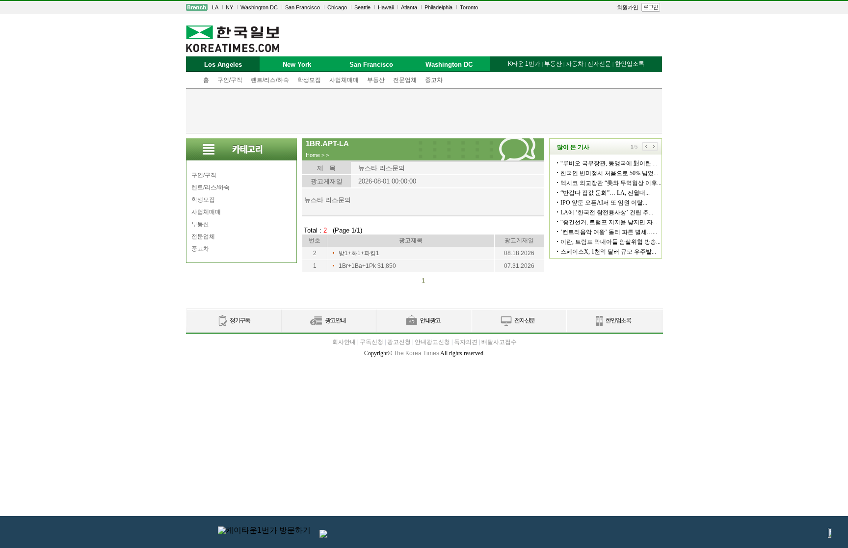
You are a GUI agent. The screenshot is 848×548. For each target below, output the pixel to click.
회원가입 (627, 7)
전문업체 (405, 80)
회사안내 (344, 342)
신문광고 (328, 321)
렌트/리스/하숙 (270, 80)
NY (229, 7)
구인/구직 (229, 80)
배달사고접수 (499, 342)
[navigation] (424, 7)
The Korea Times (416, 353)
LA (215, 7)
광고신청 (399, 342)
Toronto (469, 7)
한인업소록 (629, 63)
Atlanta (409, 7)
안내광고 (423, 321)
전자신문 (599, 63)
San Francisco (302, 7)
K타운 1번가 (524, 63)
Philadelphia (438, 7)
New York (297, 64)
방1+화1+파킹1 (359, 253)
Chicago (337, 7)
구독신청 (371, 342)
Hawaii (386, 7)
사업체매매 (344, 80)
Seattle (362, 7)
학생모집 (309, 80)
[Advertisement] (424, 111)
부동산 (376, 80)
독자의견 (465, 342)
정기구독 (233, 321)
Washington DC (259, 7)
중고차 (434, 80)
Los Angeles (223, 64)
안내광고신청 (432, 342)
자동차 (574, 63)
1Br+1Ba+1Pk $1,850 (367, 265)
